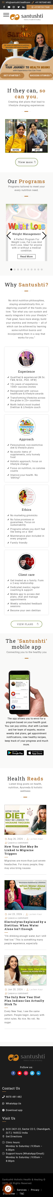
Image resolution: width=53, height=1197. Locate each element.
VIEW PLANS (25, 624)
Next (45, 136)
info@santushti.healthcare (18, 2)
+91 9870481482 (43, 2)
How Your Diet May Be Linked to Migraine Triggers (21, 850)
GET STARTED (11, 75)
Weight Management (26, 234)
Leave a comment (18, 842)
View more (25, 162)
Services (21, 1190)
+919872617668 (41, 7)
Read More (26, 256)
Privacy (35, 1190)
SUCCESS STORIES (40, 75)
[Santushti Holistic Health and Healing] (26, 17)
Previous (8, 136)
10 (42, 269)
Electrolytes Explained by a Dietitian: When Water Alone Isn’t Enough (25, 925)
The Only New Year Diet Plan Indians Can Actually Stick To (24, 1000)
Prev (9, 235)
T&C (22, 1193)
